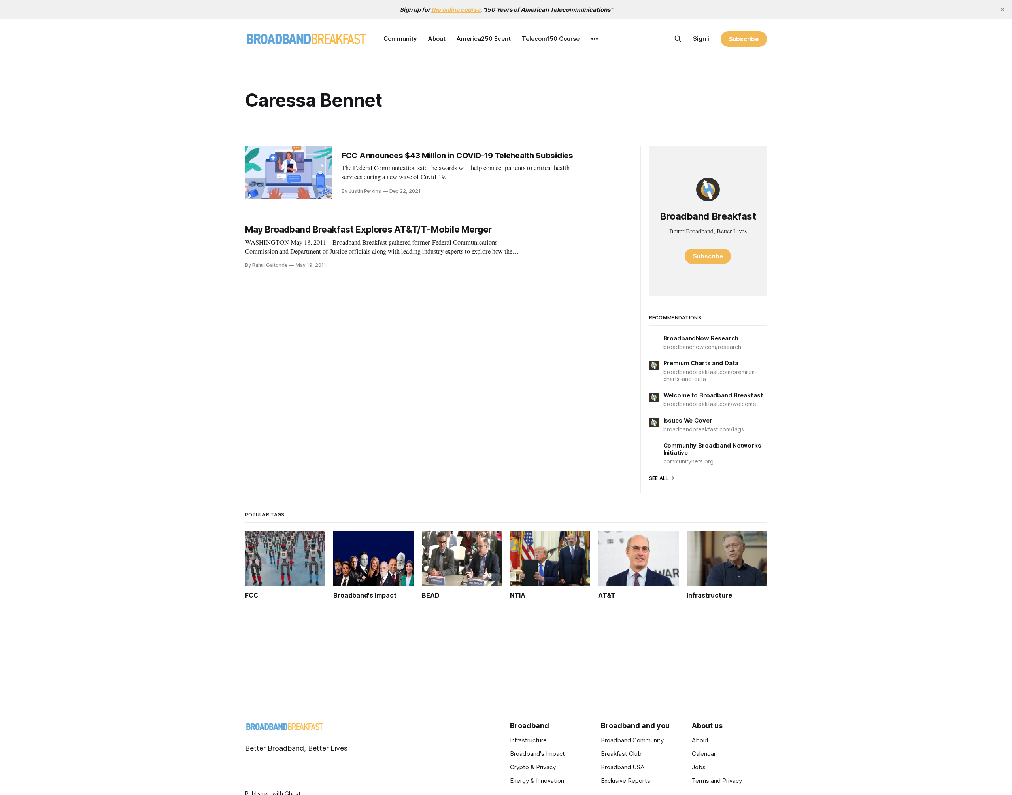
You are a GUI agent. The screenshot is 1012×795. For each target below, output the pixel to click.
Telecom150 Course (551, 38)
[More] (594, 38)
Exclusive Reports (625, 780)
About (437, 38)
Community (400, 38)
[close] (1002, 9)
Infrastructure (528, 740)
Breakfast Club (621, 753)
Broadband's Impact (537, 753)
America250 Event (484, 38)
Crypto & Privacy (533, 767)
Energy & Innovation (537, 780)
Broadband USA (622, 767)
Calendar (704, 753)
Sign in (703, 38)
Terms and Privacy (717, 780)
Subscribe (744, 39)
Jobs (699, 767)
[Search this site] (678, 38)
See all (659, 478)
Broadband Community (632, 740)
